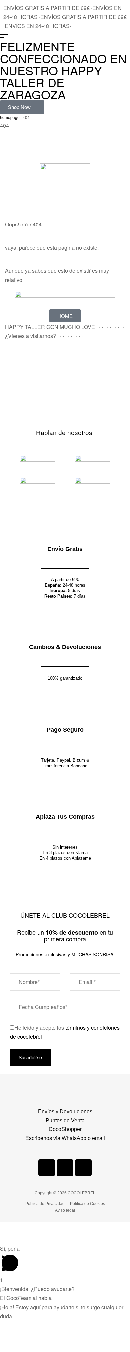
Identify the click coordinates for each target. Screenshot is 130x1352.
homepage (10, 117)
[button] (22, 107)
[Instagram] (65, 1167)
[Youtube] (83, 1167)
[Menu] (65, 37)
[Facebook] (46, 1167)
